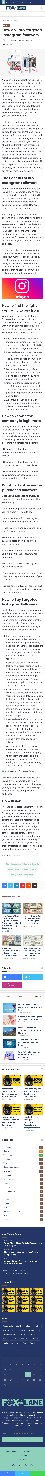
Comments (36, 996)
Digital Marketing (10, 1179)
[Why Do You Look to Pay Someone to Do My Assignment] (9, 1055)
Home (6, 20)
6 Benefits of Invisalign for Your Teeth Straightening (30, 1018)
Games (5, 1339)
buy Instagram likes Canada (22, 869)
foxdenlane (14, 855)
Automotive (8, 1175)
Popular (7, 996)
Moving (6, 1203)
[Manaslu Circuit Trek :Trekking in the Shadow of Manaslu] (9, 1031)
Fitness (33, 1334)
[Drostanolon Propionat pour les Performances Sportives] (11, 1109)
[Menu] (3, 9)
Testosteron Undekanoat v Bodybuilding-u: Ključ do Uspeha (9, 1092)
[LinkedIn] (16, 885)
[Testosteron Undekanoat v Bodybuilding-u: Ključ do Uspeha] (11, 1080)
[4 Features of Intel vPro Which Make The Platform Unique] (9, 1043)
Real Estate (8, 1187)
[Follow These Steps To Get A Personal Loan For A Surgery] (9, 1008)
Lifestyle (7, 1159)
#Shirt (38, 1326)
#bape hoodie (8, 1326)
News (6, 1215)
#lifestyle (29, 1326)
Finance (7, 1183)
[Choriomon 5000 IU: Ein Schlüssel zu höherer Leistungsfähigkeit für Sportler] (8, 1291)
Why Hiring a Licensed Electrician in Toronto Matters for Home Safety (11, 952)
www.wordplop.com (21, 1270)
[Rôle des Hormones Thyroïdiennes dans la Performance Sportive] (22, 1308)
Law (5, 1207)
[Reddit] (28, 885)
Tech (25, 1343)
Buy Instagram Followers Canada (23, 864)
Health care (34, 1339)
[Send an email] (15, 41)
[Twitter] (10, 885)
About (25, 1459)
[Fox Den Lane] (16, 8)
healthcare (23, 1339)
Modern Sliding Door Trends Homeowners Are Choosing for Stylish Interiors (33, 919)
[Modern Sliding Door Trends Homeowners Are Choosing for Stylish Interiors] (33, 908)
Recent (21, 996)
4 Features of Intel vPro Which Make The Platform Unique (30, 1042)
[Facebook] (4, 885)
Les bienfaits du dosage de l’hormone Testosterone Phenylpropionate (32, 1122)
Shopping (7, 1199)
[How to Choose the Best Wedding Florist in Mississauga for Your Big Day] (33, 940)
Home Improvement (12, 1167)
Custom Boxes (33, 1330)
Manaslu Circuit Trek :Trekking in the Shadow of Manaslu (30, 1030)
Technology (8, 1155)
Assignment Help (9, 1330)
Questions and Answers (13, 1211)
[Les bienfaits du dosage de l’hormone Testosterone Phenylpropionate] (33, 1109)
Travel (6, 1163)
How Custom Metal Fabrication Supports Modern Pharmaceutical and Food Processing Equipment (11, 922)
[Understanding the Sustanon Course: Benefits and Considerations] (33, 1080)
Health (6, 1151)
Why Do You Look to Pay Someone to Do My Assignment (29, 1054)
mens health (16, 1343)
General (7, 1171)
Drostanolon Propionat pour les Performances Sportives (10, 1121)
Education (8, 1219)
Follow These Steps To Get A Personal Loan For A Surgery (30, 1007)
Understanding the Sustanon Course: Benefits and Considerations (32, 1092)
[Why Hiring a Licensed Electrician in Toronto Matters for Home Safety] (12, 940)
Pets (5, 1195)
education (23, 1334)
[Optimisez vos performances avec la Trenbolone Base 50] (36, 1300)
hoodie (5, 1343)
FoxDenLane (22, 1455)
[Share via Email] (34, 885)
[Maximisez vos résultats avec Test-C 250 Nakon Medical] (8, 1308)
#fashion (19, 1326)
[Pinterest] (22, 885)
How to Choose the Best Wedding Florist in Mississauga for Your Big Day (33, 952)
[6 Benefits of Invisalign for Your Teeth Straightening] (9, 1020)
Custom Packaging (9, 1334)
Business (14, 20)
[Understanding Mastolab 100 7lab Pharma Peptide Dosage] (36, 1308)
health (14, 1339)
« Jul (21, 1391)
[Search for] (42, 9)
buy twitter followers (23, 874)
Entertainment (9, 1191)
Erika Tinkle (10, 41)
